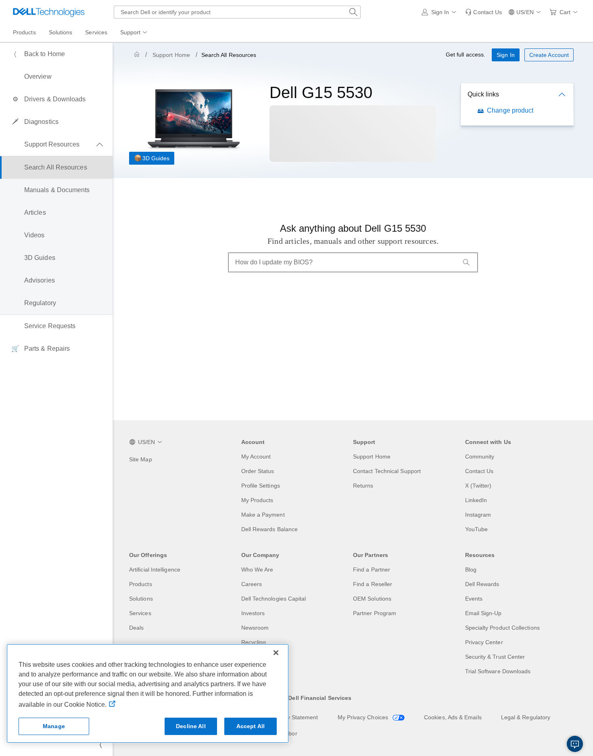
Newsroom (255, 627)
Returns (363, 485)
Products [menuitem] (24, 32)
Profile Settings (260, 485)
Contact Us (479, 471)
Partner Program (374, 613)
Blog (470, 569)
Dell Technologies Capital (273, 598)
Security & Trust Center (495, 656)
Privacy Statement (294, 717)
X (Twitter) (478, 485)
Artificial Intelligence (154, 569)
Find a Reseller (372, 584)
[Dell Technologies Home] (49, 12)
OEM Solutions (372, 598)
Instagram (478, 514)
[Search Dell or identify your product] (353, 12)
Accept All (250, 726)
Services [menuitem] (96, 32)
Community (480, 456)
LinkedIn (476, 500)
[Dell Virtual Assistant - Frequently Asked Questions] (575, 744)
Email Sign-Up (483, 613)
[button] (440, 12)
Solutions (141, 598)
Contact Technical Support (387, 471)
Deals (136, 627)
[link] (483, 12)
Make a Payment (263, 514)
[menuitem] (134, 32)
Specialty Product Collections (502, 627)
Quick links (483, 94)
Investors (253, 613)
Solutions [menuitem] (61, 32)
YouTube (476, 529)
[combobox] (237, 12)
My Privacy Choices (364, 717)
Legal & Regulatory (525, 717)
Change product (510, 110)
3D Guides (155, 158)
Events (473, 598)
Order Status (257, 471)
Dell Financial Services (319, 698)
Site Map (140, 459)
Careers (251, 584)
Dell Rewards (482, 584)
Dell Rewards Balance (269, 529)
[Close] (276, 653)
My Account (256, 456)
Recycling (253, 642)
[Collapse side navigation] (100, 744)
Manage (54, 726)
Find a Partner (371, 569)
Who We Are (257, 569)
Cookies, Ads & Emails (453, 717)
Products (140, 584)
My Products (257, 500)
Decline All (191, 726)
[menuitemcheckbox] (56, 144)
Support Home (171, 55)
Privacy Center (484, 642)
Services (140, 613)
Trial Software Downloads (498, 671)
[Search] (466, 262)
